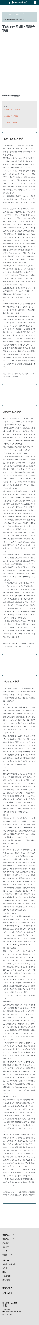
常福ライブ (20, 14)
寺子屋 (4, 1268)
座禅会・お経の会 (8, 1264)
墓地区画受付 (7, 1280)
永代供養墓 (6, 1276)
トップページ (9, 14)
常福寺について (8, 1239)
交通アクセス (7, 1288)
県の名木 (5, 1243)
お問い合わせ (7, 1293)
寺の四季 (5, 1247)
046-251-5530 (7, 1314)
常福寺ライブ (7, 1255)
